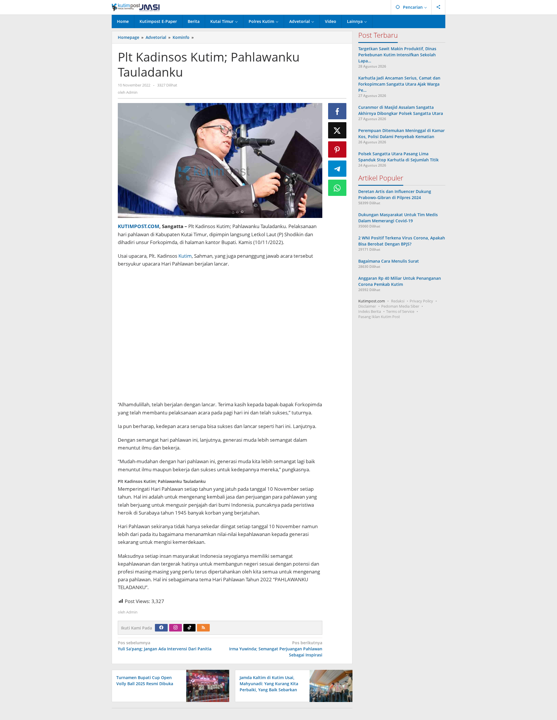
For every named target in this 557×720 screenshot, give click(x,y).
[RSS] (203, 627)
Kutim (185, 255)
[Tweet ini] (337, 130)
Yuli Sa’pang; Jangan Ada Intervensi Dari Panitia (164, 646)
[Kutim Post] (136, 7)
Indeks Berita (369, 311)
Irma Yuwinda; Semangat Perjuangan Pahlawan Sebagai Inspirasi (275, 649)
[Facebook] (161, 627)
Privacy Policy (421, 301)
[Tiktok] (189, 627)
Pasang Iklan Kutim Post (379, 316)
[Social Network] (438, 7)
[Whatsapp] (337, 188)
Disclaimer (367, 306)
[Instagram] (175, 627)
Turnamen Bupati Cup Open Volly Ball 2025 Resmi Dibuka (144, 680)
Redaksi (397, 301)
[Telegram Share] (337, 168)
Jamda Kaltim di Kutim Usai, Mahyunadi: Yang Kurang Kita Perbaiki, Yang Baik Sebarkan (269, 683)
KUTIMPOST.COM (138, 226)
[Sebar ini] (337, 111)
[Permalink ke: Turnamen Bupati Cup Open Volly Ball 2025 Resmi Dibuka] (206, 685)
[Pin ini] (337, 149)
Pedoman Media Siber (400, 306)
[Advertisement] (220, 334)
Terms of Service (400, 311)
